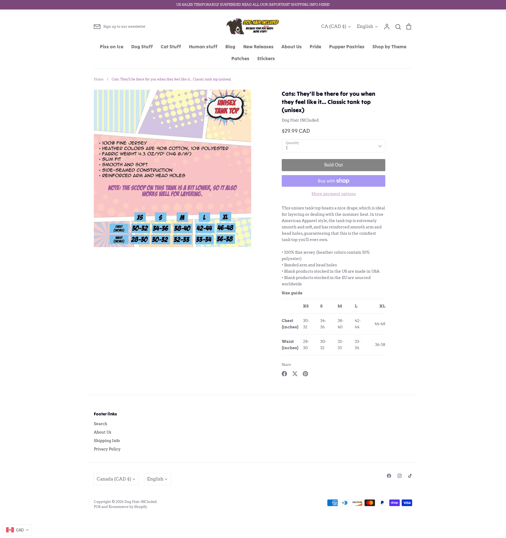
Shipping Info (107, 440)
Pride (315, 47)
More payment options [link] (334, 193)
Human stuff (203, 47)
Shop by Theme (389, 47)
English (365, 26)
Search (100, 423)
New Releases (258, 47)
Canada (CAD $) (114, 479)
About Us (291, 47)
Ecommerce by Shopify (128, 507)
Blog (230, 47)
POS (97, 507)
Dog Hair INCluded (300, 120)
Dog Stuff (142, 47)
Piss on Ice (111, 47)
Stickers (266, 58)
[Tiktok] (410, 475)
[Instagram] (399, 475)
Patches (240, 58)
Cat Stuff (171, 47)
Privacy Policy (107, 449)
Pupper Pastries (346, 47)
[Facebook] (389, 475)
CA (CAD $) (333, 26)
